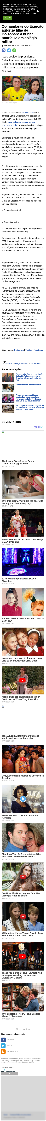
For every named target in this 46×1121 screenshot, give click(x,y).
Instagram (19, 350)
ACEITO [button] (8, 18)
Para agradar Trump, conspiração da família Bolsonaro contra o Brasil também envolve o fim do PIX (29, 377)
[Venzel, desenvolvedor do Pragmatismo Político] (8, 1071)
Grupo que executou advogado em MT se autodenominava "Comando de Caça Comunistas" (30, 407)
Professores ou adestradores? (28, 385)
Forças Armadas (21, 363)
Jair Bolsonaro (27, 112)
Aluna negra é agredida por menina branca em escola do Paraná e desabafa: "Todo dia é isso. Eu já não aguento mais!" (28, 398)
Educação (8, 363)
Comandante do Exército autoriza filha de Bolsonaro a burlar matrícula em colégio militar (22, 34)
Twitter (28, 350)
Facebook (38, 350)
